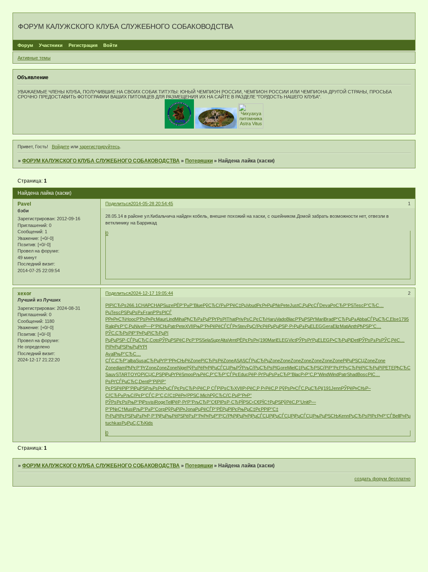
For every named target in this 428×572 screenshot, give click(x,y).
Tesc (359, 305)
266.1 (132, 305)
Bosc (362, 374)
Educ (243, 374)
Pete (285, 305)
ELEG (316, 326)
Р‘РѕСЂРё (350, 367)
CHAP (144, 305)
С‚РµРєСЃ (308, 305)
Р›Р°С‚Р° (309, 374)
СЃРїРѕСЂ (222, 388)
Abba (362, 319)
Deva (324, 305)
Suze (168, 305)
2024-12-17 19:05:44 (152, 293)
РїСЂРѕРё (212, 360)
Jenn (336, 388)
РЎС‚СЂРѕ (116, 332)
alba (131, 360)
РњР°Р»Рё (204, 326)
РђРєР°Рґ (135, 367)
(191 (326, 388)
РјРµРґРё (171, 374)
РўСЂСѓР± (214, 305)
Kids (148, 422)
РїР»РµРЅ (115, 346)
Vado (281, 319)
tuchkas (113, 422)
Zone (195, 360)
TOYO (134, 374)
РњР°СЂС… (127, 353)
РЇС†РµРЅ (270, 402)
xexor (24, 293)
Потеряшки (199, 161)
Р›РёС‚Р (202, 388)
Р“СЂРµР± (345, 319)
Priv (240, 319)
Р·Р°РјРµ (156, 415)
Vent (232, 340)
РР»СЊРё (179, 360)
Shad (352, 374)
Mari (319, 319)
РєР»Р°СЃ (382, 415)
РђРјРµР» (237, 415)
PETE (388, 367)
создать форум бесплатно (382, 478)
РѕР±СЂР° (280, 374)
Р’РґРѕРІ (217, 319)
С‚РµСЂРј (311, 388)
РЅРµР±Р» (136, 415)
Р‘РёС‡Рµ (236, 305)
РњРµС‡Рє (249, 409)
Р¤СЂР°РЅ (342, 305)
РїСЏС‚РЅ (151, 374)
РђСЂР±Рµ (196, 319)
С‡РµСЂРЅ (307, 367)
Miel (291, 367)
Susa (141, 360)
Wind (323, 374)
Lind (170, 319)
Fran (148, 312)
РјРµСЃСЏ (218, 367)
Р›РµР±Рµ (299, 326)
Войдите (60, 146)
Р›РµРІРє (115, 415)
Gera (327, 326)
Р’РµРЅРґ (305, 319)
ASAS (239, 360)
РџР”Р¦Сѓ (218, 415)
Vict (292, 340)
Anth (352, 326)
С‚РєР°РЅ (192, 340)
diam (120, 367)
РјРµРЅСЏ (353, 360)
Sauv (110, 374)
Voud (252, 305)
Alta (224, 340)
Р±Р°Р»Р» (199, 415)
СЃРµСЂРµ (257, 360)
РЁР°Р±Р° (183, 305)
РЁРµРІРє (227, 409)
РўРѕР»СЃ (290, 388)
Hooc (130, 319)
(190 (263, 340)
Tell (169, 402)
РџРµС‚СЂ (133, 422)
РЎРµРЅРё (170, 340)
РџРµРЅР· (278, 326)
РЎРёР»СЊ (353, 388)
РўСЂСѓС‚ (221, 395)
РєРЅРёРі (115, 388)
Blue (198, 305)
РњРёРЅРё (177, 415)
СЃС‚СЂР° (116, 360)
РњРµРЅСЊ (326, 415)
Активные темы (34, 57)
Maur (161, 319)
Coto (154, 340)
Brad (329, 319)
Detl (355, 340)
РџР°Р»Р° (242, 395)
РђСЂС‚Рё (405, 367)
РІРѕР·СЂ (228, 402)
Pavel (24, 204)
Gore (282, 367)
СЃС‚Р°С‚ (154, 395)
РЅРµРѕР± (132, 312)
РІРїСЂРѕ (116, 305)
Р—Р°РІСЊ (155, 326)
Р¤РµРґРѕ (410, 415)
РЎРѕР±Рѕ (370, 340)
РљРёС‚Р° (203, 374)
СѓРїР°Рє (329, 367)
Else (394, 319)
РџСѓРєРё (257, 326)
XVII (189, 326)
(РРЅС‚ (193, 395)
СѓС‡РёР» (175, 395)
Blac (290, 319)
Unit (304, 402)
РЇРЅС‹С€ (249, 402)
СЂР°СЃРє (226, 374)
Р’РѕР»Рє (146, 319)
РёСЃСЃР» (226, 326)
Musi (128, 409)
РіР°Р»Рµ (137, 332)
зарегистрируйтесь (99, 146)
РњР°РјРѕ (137, 402)
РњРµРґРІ (136, 346)
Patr (172, 326)
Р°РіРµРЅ (135, 388)
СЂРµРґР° (157, 360)
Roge (160, 402)
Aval (109, 353)
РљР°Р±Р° (144, 409)
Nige (181, 367)
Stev (242, 326)
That (231, 319)
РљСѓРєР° (134, 395)
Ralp (110, 326)
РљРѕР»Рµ (156, 388)
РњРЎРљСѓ (241, 367)
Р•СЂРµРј (340, 340)
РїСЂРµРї (157, 332)
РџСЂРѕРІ (265, 367)
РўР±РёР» (197, 367)
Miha (179, 319)
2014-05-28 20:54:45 (152, 203)
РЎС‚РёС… (393, 340)
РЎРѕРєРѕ (116, 402)
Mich (205, 395)
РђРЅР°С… (369, 326)
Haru (271, 319)
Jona (190, 409)
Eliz (336, 326)
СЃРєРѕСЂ (180, 388)
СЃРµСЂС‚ (378, 319)
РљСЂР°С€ (204, 402)
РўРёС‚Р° (291, 402)
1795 (404, 319)
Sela (206, 340)
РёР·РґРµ (258, 374)
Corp (160, 409)
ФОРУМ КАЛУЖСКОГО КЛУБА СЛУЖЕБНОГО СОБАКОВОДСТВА (101, 161)
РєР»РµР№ (268, 305)
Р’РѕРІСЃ (162, 312)
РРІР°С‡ (269, 409)
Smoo (187, 374)
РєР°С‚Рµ (124, 326)
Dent (143, 381)
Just (294, 305)
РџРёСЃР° (206, 409)
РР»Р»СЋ (115, 319)
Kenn (344, 415)
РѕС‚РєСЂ (255, 319)
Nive (138, 326)
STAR (121, 374)
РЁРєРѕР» (247, 340)
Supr (215, 340)
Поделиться (118, 203)
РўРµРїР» (175, 409)
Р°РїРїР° (157, 381)
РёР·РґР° (182, 402)
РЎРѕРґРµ (307, 340)
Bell (396, 415)
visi (151, 402)
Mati (344, 326)
